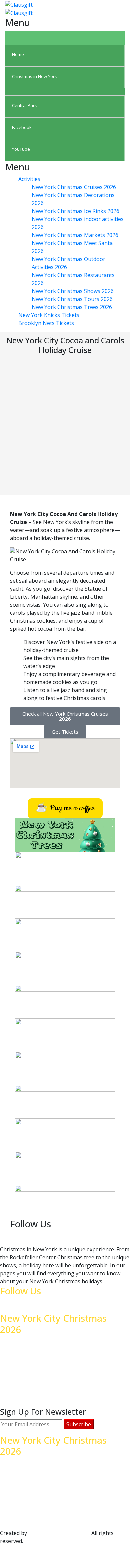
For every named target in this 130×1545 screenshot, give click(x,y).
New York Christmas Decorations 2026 (61, 1487)
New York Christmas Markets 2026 (75, 235)
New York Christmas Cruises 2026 (74, 187)
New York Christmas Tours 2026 (72, 299)
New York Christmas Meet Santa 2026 (60, 1495)
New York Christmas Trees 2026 (72, 307)
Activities (29, 179)
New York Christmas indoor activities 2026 (66, 1463)
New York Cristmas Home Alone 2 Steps (63, 1503)
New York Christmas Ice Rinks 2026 (75, 211)
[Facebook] (113, 1236)
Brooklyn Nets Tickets (46, 323)
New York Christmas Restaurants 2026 (61, 1357)
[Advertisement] (65, 430)
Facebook (25, 1511)
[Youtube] (118, 1236)
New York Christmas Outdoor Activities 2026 (68, 1373)
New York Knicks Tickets (48, 315)
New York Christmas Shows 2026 (73, 291)
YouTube (24, 1519)
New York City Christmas (59, 1533)
